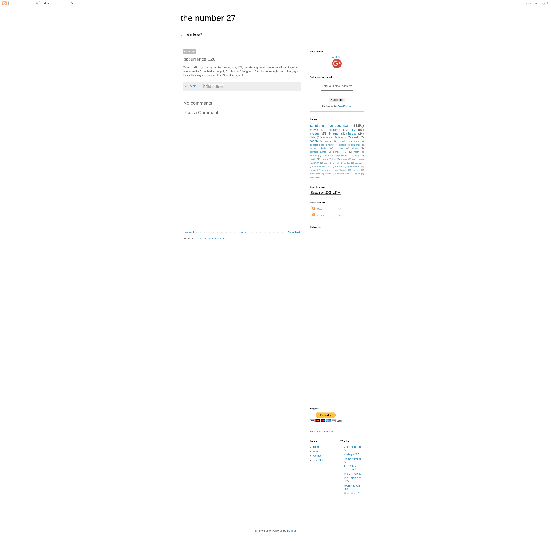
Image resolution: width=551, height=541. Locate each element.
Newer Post (191, 232)
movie (314, 129)
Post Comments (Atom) (212, 238)
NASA (316, 163)
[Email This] (205, 86)
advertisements (318, 152)
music (355, 137)
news (328, 141)
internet (334, 133)
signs (357, 174)
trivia (313, 137)
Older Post (294, 232)
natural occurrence (348, 141)
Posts (318, 208)
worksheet (315, 177)
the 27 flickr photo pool (350, 468)
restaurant (315, 174)
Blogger (291, 530)
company (359, 163)
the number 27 (208, 18)
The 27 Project (352, 473)
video (355, 148)
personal (355, 144)
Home (242, 232)
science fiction (318, 148)
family (331, 144)
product (315, 133)
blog (357, 155)
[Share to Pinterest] (222, 86)
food (339, 166)
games (324, 159)
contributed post (322, 166)
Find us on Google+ (321, 431)
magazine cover (330, 170)
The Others (319, 460)
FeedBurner (345, 106)
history (342, 137)
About (316, 451)
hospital (314, 170)
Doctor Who (358, 159)
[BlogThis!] (209, 86)
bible (326, 163)
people (344, 159)
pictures (334, 129)
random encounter (329, 125)
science (327, 137)
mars (344, 170)
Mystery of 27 (351, 454)
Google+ (337, 56)
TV (353, 129)
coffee (347, 163)
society (314, 141)
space (326, 155)
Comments (321, 215)
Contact (317, 455)
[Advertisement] (242, 219)
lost (334, 159)
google (342, 144)
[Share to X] (214, 86)
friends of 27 (340, 152)
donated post (317, 144)
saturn (328, 174)
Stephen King (342, 155)
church (336, 163)
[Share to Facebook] (218, 86)
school (313, 155)
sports (339, 148)
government (353, 166)
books (352, 133)
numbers (356, 170)
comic (313, 159)
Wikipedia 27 (351, 493)
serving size (343, 174)
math (356, 152)
